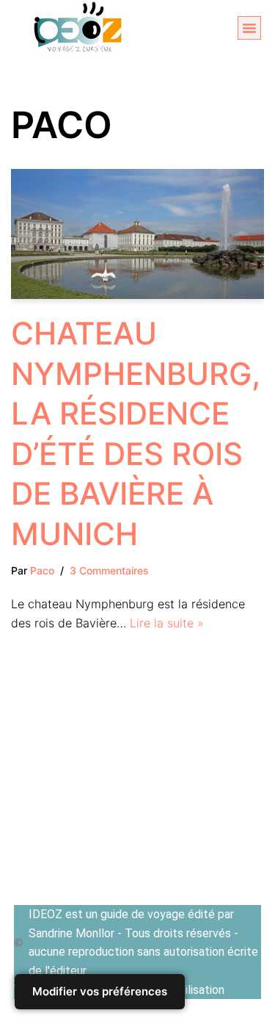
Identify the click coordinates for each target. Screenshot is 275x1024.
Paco (42, 570)
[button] (249, 28)
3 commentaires (109, 570)
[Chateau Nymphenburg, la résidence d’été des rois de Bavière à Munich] (137, 234)
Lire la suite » (167, 623)
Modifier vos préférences (99, 991)
